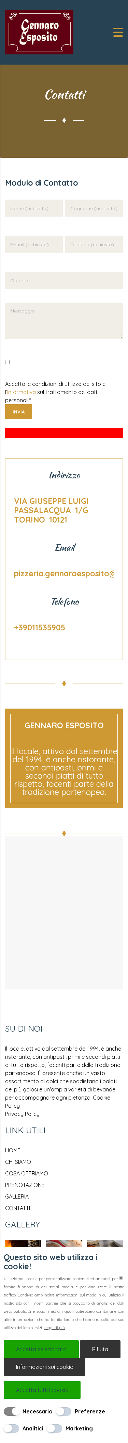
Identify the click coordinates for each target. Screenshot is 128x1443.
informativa (21, 392)
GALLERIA (17, 1196)
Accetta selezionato (41, 1349)
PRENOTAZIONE (25, 1185)
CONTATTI (17, 1208)
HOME (12, 1150)
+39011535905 (39, 627)
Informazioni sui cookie (44, 1366)
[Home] (39, 31)
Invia (19, 411)
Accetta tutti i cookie (42, 1390)
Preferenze (90, 1411)
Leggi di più (54, 1327)
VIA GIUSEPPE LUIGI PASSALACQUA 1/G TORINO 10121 (52, 510)
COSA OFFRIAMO (26, 1173)
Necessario (38, 1411)
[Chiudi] (121, 1278)
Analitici (33, 1428)
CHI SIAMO (18, 1161)
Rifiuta (100, 1349)
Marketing (79, 1428)
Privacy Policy (22, 1113)
